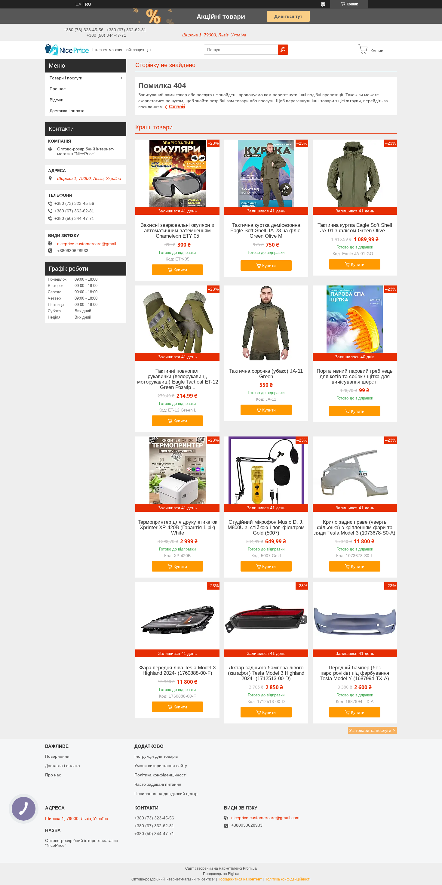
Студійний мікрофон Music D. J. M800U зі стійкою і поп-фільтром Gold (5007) (266, 528)
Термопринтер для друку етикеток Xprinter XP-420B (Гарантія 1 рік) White (177, 528)
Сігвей (177, 106)
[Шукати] (283, 50)
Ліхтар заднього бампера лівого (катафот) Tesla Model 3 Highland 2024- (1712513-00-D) (266, 673)
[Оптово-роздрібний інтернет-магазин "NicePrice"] (67, 49)
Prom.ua (250, 868)
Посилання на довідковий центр (166, 793)
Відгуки (56, 99)
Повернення (57, 756)
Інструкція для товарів (156, 756)
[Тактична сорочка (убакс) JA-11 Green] (266, 323)
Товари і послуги (66, 78)
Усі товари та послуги (370, 730)
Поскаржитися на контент (240, 879)
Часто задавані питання (157, 784)
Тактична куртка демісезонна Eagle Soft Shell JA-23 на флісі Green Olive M (266, 231)
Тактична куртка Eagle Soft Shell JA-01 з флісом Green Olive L (355, 228)
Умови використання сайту (160, 765)
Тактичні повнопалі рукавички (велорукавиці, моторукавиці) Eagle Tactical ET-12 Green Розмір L (177, 379)
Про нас (58, 88)
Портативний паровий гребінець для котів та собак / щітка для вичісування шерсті (355, 376)
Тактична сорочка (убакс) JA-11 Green (266, 373)
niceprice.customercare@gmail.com (90, 243)
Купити (180, 269)
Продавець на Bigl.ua (221, 874)
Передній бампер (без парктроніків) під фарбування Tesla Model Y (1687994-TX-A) (354, 673)
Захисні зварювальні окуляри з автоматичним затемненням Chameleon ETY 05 (177, 231)
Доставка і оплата (67, 110)
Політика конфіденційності (160, 774)
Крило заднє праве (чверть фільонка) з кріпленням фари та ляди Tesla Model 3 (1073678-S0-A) (354, 528)
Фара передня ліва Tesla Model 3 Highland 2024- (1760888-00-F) (177, 670)
